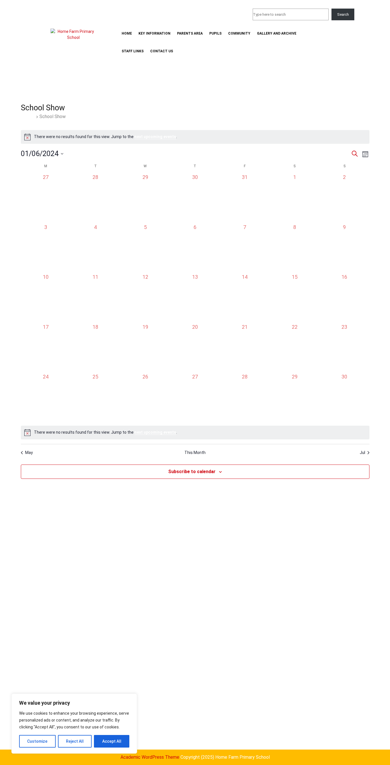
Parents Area (190, 33)
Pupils (215, 33)
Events (28, 116)
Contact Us (161, 51)
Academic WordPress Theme (149, 757)
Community (239, 33)
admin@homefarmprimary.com (212, 11)
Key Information (154, 33)
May (29, 452)
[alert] (195, 137)
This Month (195, 452)
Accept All (111, 741)
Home (127, 33)
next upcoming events (155, 136)
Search (343, 14)
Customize (37, 741)
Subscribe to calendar (192, 471)
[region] (74, 724)
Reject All (75, 741)
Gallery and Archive (276, 33)
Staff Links (133, 51)
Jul (362, 452)
